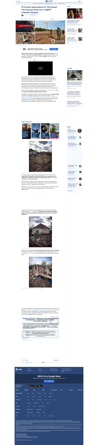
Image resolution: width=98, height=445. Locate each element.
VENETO (55, 3)
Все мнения (70, 190)
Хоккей (40, 396)
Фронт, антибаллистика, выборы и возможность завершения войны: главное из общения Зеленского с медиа (74, 83)
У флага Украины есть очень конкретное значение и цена (72, 172)
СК (33, 53)
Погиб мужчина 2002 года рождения (73, 105)
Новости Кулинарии (42, 406)
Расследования (54, 390)
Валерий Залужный (70, 133)
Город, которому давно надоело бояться (72, 179)
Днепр (45, 393)
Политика (26, 390)
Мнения (69, 126)
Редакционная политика (28, 362)
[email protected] (27, 437)
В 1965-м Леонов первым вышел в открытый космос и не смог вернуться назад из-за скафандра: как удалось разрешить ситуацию (72, 39)
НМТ (54, 399)
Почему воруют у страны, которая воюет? (73, 166)
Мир (34, 390)
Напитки (34, 406)
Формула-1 (50, 396)
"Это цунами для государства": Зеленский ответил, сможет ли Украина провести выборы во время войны (73, 93)
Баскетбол (34, 396)
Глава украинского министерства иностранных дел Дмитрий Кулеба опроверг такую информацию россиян (39, 97)
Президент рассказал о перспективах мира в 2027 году (74, 87)
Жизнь (43, 390)
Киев (28, 393)
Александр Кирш (70, 180)
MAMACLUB (38, 412)
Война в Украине (41, 3)
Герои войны (35, 3)
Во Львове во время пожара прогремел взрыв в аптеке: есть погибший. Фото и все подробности (74, 102)
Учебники (32, 399)
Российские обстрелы (61, 3)
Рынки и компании (30, 409)
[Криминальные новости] (43, 362)
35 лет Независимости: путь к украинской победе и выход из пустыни (72, 130)
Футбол (28, 396)
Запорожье (39, 393)
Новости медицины (30, 412)
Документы (40, 370)
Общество (71, 390)
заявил (52, 174)
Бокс (45, 396)
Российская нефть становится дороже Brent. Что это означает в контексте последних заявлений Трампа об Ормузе (73, 144)
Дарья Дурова (27, 14)
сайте (31, 77)
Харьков (33, 393)
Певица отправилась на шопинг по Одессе (74, 24)
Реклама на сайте (30, 370)
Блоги (61, 390)
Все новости (80, 390)
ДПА (45, 399)
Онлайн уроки (40, 399)
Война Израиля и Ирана (49, 3)
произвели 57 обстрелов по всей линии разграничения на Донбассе (41, 310)
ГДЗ (27, 399)
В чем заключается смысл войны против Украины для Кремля (72, 137)
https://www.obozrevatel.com (49, 420)
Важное (69, 6)
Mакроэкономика (39, 409)
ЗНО (50, 399)
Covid (44, 412)
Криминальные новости (33, 14)
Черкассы (50, 393)
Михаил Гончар (70, 187)
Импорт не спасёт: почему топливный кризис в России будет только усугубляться (73, 185)
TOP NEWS (69, 68)
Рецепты (28, 406)
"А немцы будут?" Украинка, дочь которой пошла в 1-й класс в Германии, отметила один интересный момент (72, 30)
